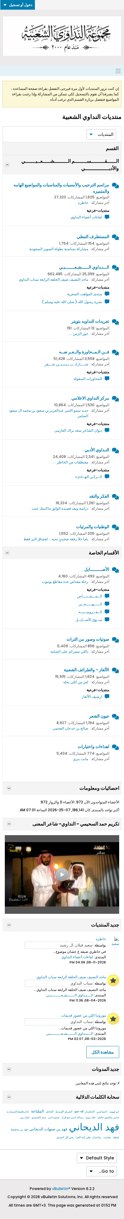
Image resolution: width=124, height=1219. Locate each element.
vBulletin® (61, 1188)
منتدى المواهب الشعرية (84, 293)
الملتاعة (37, 1111)
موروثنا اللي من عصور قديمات (83, 1015)
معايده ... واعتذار (101, 1137)
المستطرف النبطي (93, 237)
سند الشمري (39, 1117)
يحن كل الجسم (65, 1137)
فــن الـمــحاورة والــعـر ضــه (84, 352)
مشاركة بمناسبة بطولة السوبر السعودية (58, 248)
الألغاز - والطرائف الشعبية (86, 670)
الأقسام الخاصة (104, 552)
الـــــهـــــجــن (90, 603)
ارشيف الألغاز (92, 696)
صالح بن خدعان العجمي (70, 728)
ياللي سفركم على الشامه (69, 651)
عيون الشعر (99, 716)
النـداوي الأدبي (97, 450)
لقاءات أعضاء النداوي (86, 217)
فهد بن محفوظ (19, 1129)
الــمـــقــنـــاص (89, 596)
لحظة (116, 1137)
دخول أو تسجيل (20, 4)
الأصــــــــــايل (96, 569)
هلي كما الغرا (83, 1137)
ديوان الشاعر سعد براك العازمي (78, 430)
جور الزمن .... (78, 333)
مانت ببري (80, 758)
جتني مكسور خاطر (108, 1117)
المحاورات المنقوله (87, 378)
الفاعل (50, 1111)
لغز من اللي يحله (75, 682)
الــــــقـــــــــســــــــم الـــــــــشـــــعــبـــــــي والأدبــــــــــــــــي (70, 165)
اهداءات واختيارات (93, 746)
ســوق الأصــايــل (89, 619)
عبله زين (25, 1117)
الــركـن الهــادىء (88, 476)
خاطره (83, 202)
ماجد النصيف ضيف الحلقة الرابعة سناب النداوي (53, 279)
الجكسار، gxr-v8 (84, 1111)
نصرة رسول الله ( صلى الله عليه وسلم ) (72, 301)
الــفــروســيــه (90, 611)
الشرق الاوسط (64, 1111)
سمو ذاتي (54, 1117)
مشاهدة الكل (102, 1052)
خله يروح (90, 1117)
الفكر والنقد (99, 496)
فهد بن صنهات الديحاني (48, 1129)
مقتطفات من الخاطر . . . (69, 462)
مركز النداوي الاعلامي (90, 398)
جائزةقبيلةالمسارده (18, 1111)
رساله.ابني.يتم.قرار (72, 1117)
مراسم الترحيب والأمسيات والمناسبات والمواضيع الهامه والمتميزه (61, 188)
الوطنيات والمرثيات (92, 527)
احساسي (102, 1111)
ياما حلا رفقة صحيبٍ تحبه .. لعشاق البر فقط (55, 538)
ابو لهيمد (114, 1111)
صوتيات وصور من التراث (88, 639)
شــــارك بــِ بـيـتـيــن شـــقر (66, 364)
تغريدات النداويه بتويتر (90, 321)
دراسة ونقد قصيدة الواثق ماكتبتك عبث (60, 508)
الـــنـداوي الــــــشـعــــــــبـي (84, 267)
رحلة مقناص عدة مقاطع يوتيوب (65, 581)
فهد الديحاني (94, 1127)
